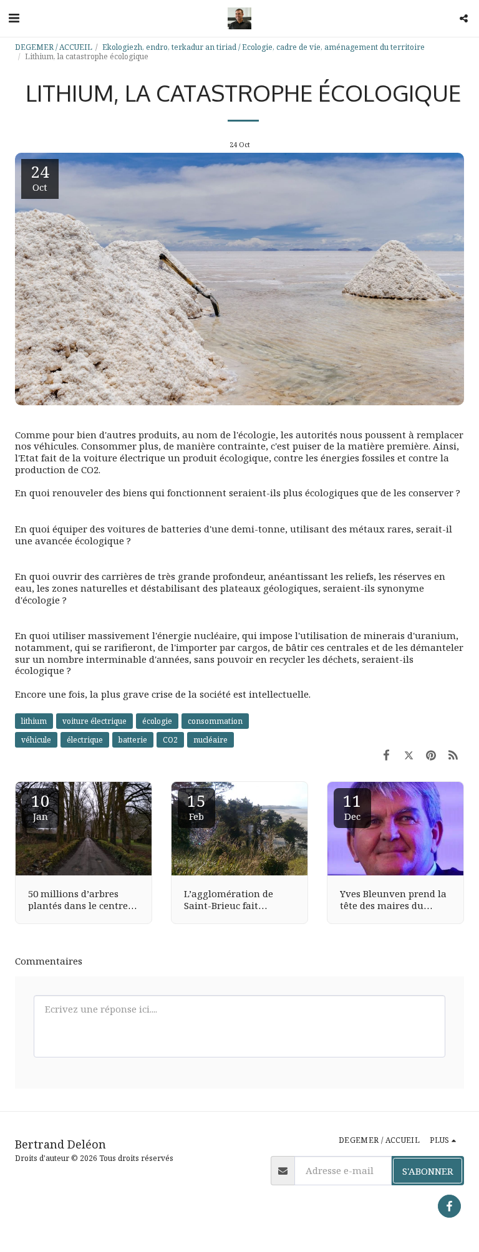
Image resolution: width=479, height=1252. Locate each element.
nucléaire (210, 739)
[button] (13, 18)
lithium (34, 721)
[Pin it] (431, 754)
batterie (133, 739)
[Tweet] (409, 754)
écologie (157, 721)
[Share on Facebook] (386, 754)
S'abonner (427, 1171)
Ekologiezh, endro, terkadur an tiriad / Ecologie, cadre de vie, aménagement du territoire (263, 47)
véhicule (36, 739)
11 (352, 805)
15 (196, 805)
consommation (215, 721)
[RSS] (453, 754)
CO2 (170, 739)
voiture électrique (94, 721)
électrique (85, 739)
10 (40, 805)
